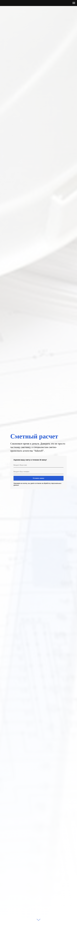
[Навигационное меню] (73, 3)
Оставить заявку (38, 478)
